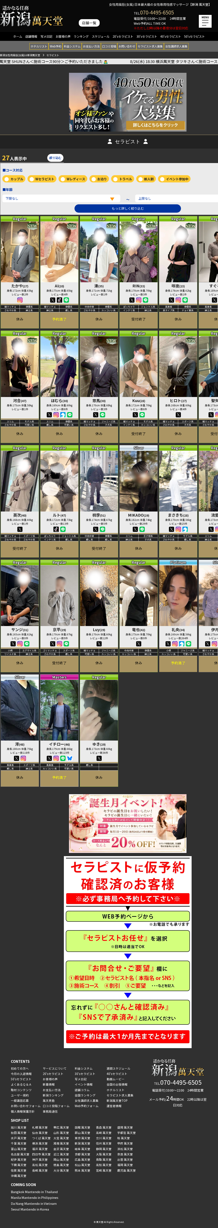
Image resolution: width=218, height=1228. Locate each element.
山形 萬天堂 (61, 1133)
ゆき (99, 744)
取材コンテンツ (21, 1090)
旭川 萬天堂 (18, 1127)
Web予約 (55, 46)
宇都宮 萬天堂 (126, 1133)
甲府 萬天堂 (125, 1143)
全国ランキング (85, 1095)
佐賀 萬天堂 (18, 1170)
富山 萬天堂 (18, 1149)
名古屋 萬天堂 (20, 1154)
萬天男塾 (49, 1100)
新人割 (149, 179)
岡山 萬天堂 (61, 1159)
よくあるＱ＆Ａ (21, 1084)
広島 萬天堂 (82, 1159)
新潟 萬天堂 (82, 1143)
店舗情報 (31, 36)
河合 (19, 400)
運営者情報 (114, 1106)
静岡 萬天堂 (104, 1149)
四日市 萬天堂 (41, 1154)
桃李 (99, 515)
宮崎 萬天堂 (104, 1170)
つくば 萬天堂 (41, 1138)
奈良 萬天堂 (125, 1154)
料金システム (72, 46)
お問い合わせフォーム (26, 1106)
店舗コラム (82, 1090)
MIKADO (138, 515)
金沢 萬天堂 (61, 1149)
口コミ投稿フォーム (56, 1106)
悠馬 (99, 400)
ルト (59, 515)
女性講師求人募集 (176, 46)
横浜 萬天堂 (40, 1143)
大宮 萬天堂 (61, 1138)
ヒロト (178, 400)
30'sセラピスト (146, 36)
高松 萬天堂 (40, 1165)
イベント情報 (84, 1084)
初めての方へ (20, 1068)
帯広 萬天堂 (61, 1127)
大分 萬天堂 (61, 1170)
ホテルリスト (39, 46)
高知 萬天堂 (104, 1165)
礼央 (178, 629)
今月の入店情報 (21, 1074)
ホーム (17, 36)
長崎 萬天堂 (40, 1170)
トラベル (125, 179)
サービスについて (55, 1068)
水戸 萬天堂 (18, 1138)
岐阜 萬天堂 (82, 1149)
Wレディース (76, 179)
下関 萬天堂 (18, 1165)
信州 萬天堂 (104, 1143)
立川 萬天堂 (104, 1138)
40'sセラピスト (170, 36)
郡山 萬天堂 (82, 1133)
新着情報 (49, 1084)
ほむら (59, 400)
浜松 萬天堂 (125, 1149)
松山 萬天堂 (82, 1165)
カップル (16, 179)
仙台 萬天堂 (40, 1133)
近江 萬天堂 (61, 1154)
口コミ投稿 (109, 46)
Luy (99, 629)
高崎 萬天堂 (104, 1133)
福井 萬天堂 (40, 1149)
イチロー (59, 744)
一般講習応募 (20, 1100)
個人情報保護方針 (23, 1111)
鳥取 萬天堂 (104, 1159)
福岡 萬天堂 (125, 1165)
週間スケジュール (118, 1068)
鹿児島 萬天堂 (126, 1170)
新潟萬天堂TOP (117, 1100)
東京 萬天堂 (82, 1138)
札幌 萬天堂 (40, 1127)
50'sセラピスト (194, 36)
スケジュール (100, 36)
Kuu (138, 400)
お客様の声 (63, 36)
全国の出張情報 (117, 1084)
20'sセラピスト (123, 36)
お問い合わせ (127, 46)
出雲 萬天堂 (125, 1159)
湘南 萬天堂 (61, 1143)
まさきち (178, 515)
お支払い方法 (91, 46)
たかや (19, 285)
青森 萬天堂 (104, 1127)
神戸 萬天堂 (40, 1159)
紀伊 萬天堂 (18, 1159)
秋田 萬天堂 (18, 1133)
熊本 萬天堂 (82, 1170)
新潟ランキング (53, 1095)
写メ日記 (46, 36)
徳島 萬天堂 (61, 1165)
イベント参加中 (177, 179)
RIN (138, 285)
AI (59, 285)
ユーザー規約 (20, 1095)
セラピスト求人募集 (150, 46)
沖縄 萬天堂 (18, 1176)
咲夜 (178, 285)
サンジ (19, 629)
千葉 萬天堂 (18, 1143)
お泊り (102, 179)
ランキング (81, 36)
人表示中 (14, 157)
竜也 (138, 629)
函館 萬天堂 (82, 1127)
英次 (19, 515)
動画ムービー (116, 1079)
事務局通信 (50, 1111)
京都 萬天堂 (82, 1154)
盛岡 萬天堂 (125, 1127)
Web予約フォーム (87, 1106)
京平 (59, 629)
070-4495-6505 (157, 12)
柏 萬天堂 (123, 1138)
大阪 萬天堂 (104, 1154)
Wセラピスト (44, 179)
